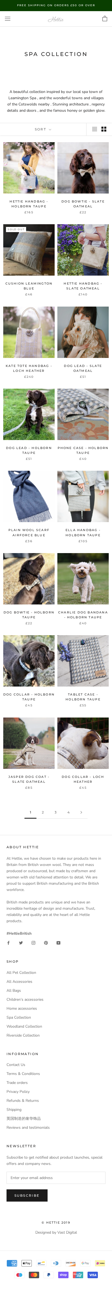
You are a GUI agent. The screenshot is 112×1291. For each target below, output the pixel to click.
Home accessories (22, 1008)
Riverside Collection (23, 1035)
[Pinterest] (46, 943)
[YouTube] (58, 943)
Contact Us (16, 1064)
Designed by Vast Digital (56, 1232)
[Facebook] (8, 943)
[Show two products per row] (103, 129)
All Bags (14, 990)
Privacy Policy (18, 1091)
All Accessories (19, 981)
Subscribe (27, 1195)
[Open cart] (104, 18)
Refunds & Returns (23, 1100)
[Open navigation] (7, 19)
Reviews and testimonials (28, 1127)
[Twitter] (21, 943)
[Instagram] (33, 943)
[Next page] (81, 812)
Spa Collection (19, 1017)
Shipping (14, 1109)
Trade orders (17, 1082)
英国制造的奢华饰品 (24, 1118)
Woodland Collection (24, 1026)
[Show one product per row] (94, 129)
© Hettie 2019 (56, 1222)
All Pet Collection (21, 972)
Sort (41, 129)
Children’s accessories (25, 999)
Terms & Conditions (23, 1073)
